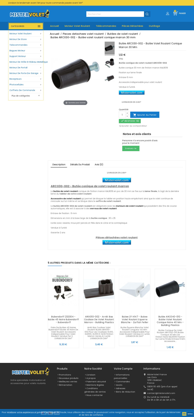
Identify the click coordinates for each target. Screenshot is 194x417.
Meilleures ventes (68, 381)
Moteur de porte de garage (26, 73)
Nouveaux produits (69, 378)
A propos (91, 378)
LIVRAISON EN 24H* (131, 102)
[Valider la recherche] (147, 14)
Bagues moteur (26, 50)
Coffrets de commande (26, 90)
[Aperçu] (69, 311)
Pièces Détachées (132, 26)
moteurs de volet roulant (129, 206)
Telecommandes (26, 44)
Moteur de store (26, 39)
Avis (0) (99, 164)
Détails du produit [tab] (80, 164)
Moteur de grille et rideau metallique (26, 61)
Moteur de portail (26, 67)
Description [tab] (58, 164)
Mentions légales (95, 385)
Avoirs (119, 385)
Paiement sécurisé (96, 381)
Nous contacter (94, 395)
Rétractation (65, 385)
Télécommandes (106, 26)
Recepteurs (26, 78)
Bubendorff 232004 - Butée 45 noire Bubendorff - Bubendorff (63, 319)
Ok (184, 414)
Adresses (120, 388)
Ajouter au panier (145, 115)
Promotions (65, 374)
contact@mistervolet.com (161, 393)
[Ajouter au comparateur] (63, 311)
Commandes (123, 381)
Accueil (54, 26)
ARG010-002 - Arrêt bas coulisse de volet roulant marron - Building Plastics (99, 319)
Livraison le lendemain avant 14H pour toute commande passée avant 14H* (45, 2)
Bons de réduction (125, 391)
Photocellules (26, 84)
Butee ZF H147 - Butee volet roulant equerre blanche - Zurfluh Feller (134, 319)
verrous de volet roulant (103, 208)
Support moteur (26, 56)
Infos (190, 414)
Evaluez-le (130, 148)
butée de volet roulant (65, 191)
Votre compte (123, 368)
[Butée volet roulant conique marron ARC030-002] (110, 48)
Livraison (90, 374)
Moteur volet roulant (77, 26)
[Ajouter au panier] (57, 311)
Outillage (154, 26)
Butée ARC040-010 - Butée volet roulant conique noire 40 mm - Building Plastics (170, 321)
